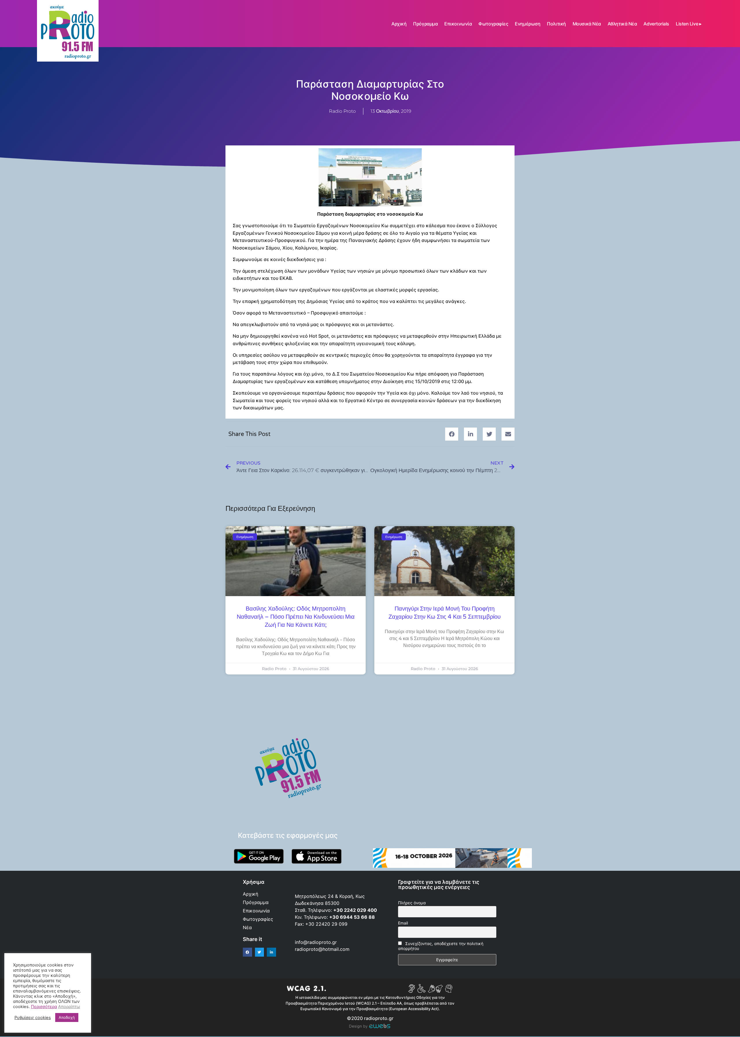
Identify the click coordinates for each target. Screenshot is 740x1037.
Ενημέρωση (527, 24)
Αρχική (398, 24)
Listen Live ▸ (688, 24)
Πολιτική (556, 24)
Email (403, 922)
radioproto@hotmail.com (323, 949)
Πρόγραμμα (425, 24)
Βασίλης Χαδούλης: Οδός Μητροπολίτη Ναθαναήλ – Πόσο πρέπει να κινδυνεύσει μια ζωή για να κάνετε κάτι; (296, 617)
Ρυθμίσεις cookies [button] (32, 1017)
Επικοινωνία (458, 24)
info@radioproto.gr (316, 942)
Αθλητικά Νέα (622, 24)
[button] (451, 434)
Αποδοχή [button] (67, 1017)
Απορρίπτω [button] (69, 1006)
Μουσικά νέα (587, 24)
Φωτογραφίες (493, 24)
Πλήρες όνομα (412, 902)
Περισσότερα (44, 1006)
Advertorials (656, 24)
